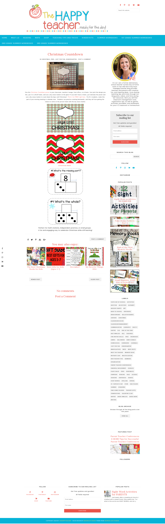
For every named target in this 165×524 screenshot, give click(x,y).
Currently (127, 327)
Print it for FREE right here (76, 97)
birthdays (127, 311)
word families (122, 396)
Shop (46, 38)
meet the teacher (117, 352)
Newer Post (35, 279)
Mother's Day (115, 355)
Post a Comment (84, 59)
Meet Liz (15, 38)
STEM (126, 384)
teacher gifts (131, 390)
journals (134, 343)
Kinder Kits (87, 38)
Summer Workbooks (107, 38)
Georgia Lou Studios (112, 521)
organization (115, 362)
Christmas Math (65, 166)
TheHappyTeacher (65, 521)
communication (116, 327)
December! (75, 267)
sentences (122, 377)
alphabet (131, 305)
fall (123, 333)
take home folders (117, 390)
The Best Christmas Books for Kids (36, 268)
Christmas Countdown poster (40, 92)
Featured (130, 333)
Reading (27, 38)
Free (52, 59)
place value (115, 371)
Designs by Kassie (90, 521)
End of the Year (127, 330)
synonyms (121, 387)
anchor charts (116, 308)
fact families (115, 333)
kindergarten (71, 59)
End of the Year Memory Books (125, 248)
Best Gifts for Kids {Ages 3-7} (55, 268)
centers (114, 317)
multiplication (127, 355)
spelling (125, 380)
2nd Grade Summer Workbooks (17, 43)
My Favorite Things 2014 (94, 268)
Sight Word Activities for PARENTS (125, 200)
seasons (114, 377)
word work (133, 396)
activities (130, 302)
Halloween (121, 339)
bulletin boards (128, 314)
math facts (132, 349)
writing (113, 399)
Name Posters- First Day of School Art (125, 281)
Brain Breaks (115, 314)
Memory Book (129, 352)
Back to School (116, 311)
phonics (131, 368)
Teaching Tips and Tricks (65, 38)
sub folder (134, 384)
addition (114, 305)
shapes (130, 377)
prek (122, 371)
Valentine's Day (127, 393)
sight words (115, 380)
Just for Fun (60, 59)
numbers (128, 358)
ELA (119, 330)
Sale (128, 374)
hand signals (131, 339)
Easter (113, 330)
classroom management (119, 324)
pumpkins (114, 374)
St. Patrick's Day (117, 384)
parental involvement (118, 368)
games (113, 339)
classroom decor (117, 321)
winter (113, 396)
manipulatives (116, 349)
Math (37, 38)
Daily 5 (135, 327)
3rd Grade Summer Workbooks (52, 43)
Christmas (46, 59)
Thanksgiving (115, 393)
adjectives (122, 305)
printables (130, 371)
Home (4, 38)
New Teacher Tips (117, 358)
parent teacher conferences (121, 365)
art (124, 308)
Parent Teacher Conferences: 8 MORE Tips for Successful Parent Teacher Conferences (125, 439)
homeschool (115, 343)
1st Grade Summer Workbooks (136, 38)
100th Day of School (118, 302)
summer (113, 387)
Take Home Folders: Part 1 (125, 222)
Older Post (95, 279)
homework (125, 343)
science (134, 374)
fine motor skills (117, 336)
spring (132, 380)
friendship (134, 336)
